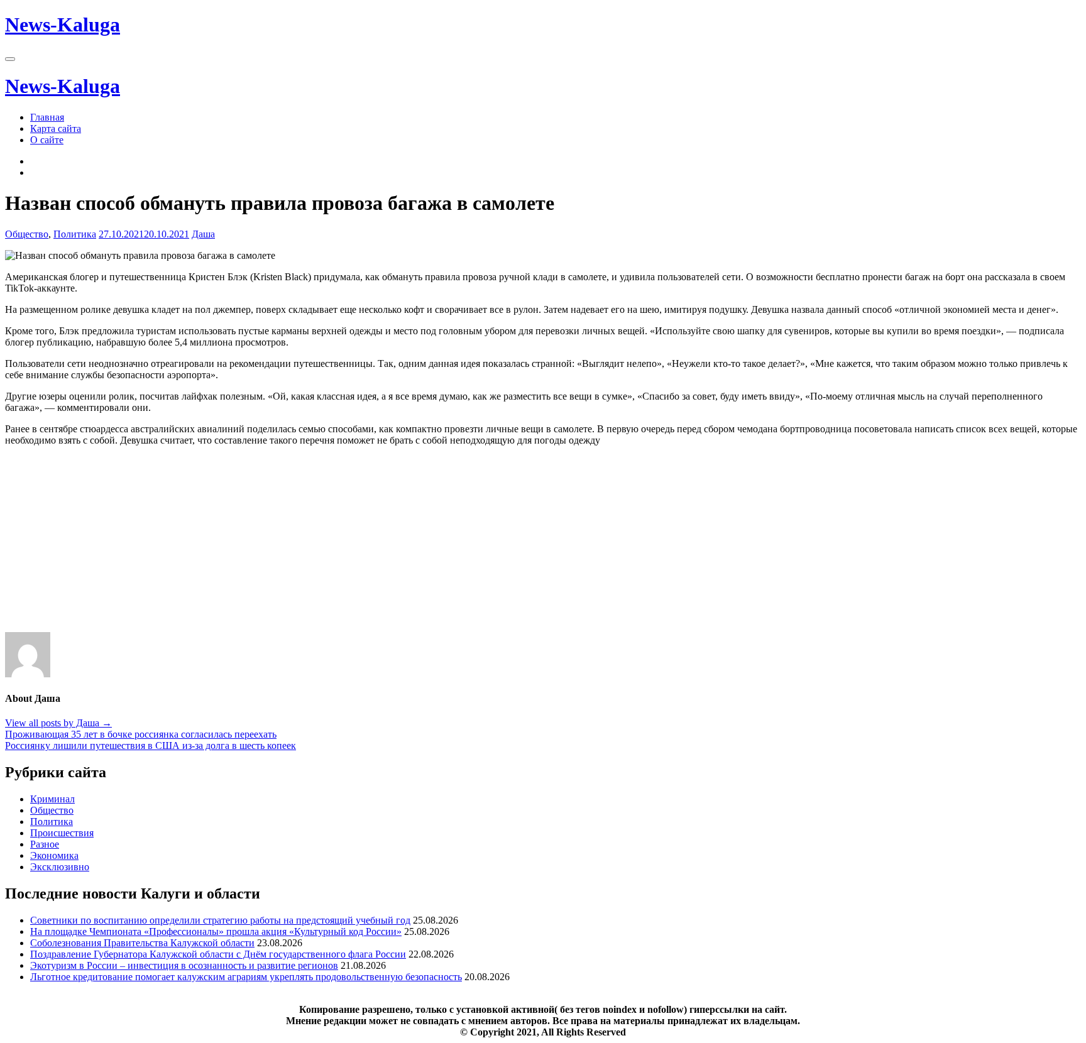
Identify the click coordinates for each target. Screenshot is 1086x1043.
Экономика (54, 855)
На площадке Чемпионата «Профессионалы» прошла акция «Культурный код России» (216, 931)
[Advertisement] (382, 544)
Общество (26, 234)
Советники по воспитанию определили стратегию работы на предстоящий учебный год (220, 920)
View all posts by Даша (58, 723)
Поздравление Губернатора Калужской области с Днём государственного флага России (218, 954)
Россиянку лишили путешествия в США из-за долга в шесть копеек (150, 745)
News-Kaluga (62, 24)
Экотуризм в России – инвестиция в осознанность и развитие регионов (184, 965)
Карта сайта (55, 128)
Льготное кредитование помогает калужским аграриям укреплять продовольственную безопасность (246, 976)
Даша (203, 234)
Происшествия (62, 832)
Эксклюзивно (59, 866)
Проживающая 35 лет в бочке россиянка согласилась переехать (141, 734)
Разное (44, 844)
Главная (47, 117)
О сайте (46, 139)
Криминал (52, 799)
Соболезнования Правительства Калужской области (142, 942)
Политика (74, 234)
